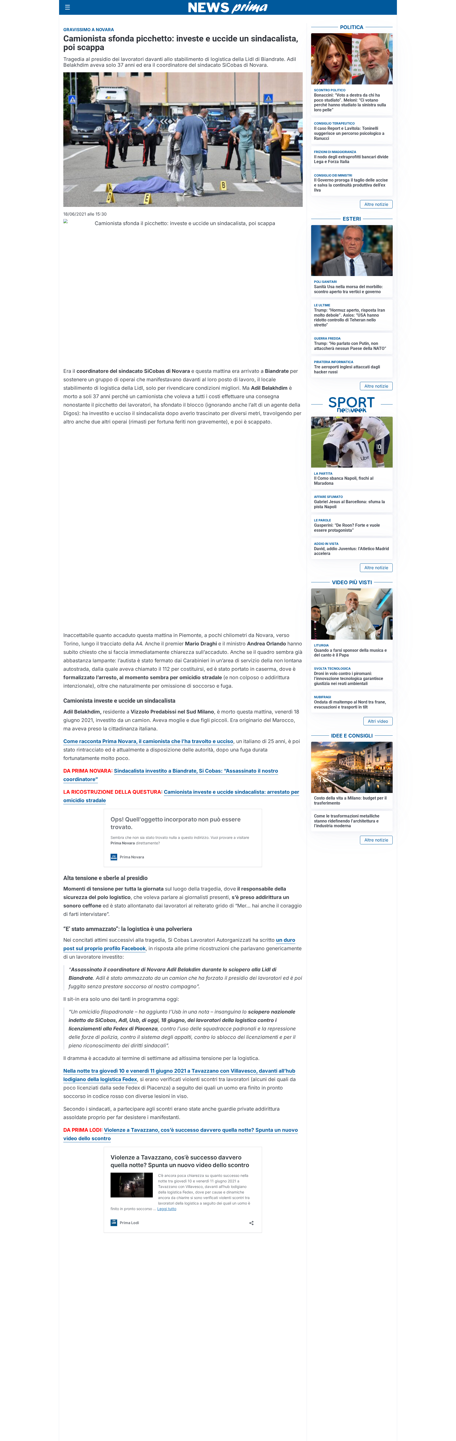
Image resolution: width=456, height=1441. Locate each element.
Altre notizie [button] (376, 204)
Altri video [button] (378, 721)
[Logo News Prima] (228, 7)
